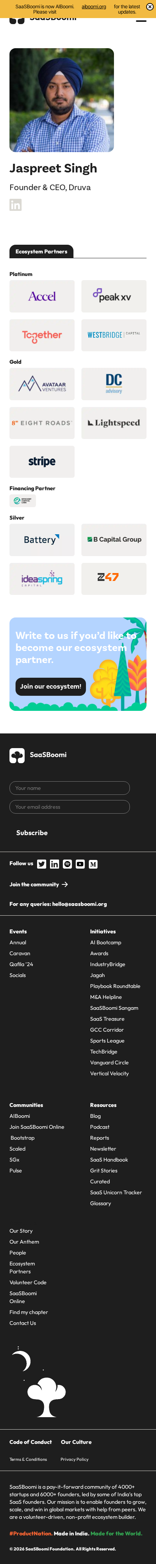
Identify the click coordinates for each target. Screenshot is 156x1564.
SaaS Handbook (109, 1159)
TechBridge (103, 1051)
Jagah (97, 975)
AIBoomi (19, 1116)
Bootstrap (21, 1137)
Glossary (100, 1203)
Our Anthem (24, 1241)
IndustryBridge (107, 964)
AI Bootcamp (105, 942)
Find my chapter (28, 1312)
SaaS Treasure (107, 1018)
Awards (99, 953)
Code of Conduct (30, 1442)
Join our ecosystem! (50, 686)
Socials (17, 975)
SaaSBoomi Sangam (114, 1008)
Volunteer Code (28, 1282)
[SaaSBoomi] (38, 754)
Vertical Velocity (109, 1073)
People (17, 1252)
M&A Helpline (106, 997)
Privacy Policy (75, 1459)
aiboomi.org (94, 6)
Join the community (34, 884)
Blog (95, 1116)
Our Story (21, 1230)
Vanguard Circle (109, 1062)
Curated (100, 1181)
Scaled (17, 1148)
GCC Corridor (107, 1029)
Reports (99, 1137)
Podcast (99, 1126)
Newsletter (103, 1148)
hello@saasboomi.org (79, 904)
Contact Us (22, 1323)
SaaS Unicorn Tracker (116, 1192)
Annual (17, 942)
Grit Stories (103, 1170)
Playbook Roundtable (115, 986)
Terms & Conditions (28, 1459)
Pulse (15, 1170)
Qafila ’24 (21, 964)
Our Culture (76, 1442)
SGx (14, 1159)
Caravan (19, 953)
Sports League (107, 1040)
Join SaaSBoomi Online (36, 1126)
